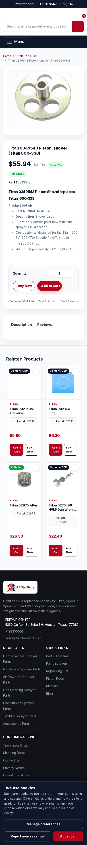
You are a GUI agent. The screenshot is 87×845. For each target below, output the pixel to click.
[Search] (78, 26)
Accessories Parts (16, 723)
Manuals (52, 686)
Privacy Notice (14, 768)
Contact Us (11, 760)
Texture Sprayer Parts (19, 716)
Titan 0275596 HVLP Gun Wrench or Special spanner (63, 508)
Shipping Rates (14, 753)
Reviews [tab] (44, 324)
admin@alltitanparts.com (23, 638)
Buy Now (25, 286)
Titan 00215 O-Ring (60, 411)
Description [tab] (21, 324)
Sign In (68, 4)
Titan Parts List (26, 56)
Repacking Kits (57, 671)
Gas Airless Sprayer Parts (22, 669)
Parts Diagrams (57, 656)
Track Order (48, 4)
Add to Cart (50, 286)
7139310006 (24, 4)
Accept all (68, 836)
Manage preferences (43, 824)
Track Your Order (16, 745)
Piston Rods (55, 678)
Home (7, 56)
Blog (49, 693)
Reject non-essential (28, 836)
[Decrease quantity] (51, 273)
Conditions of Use (16, 775)
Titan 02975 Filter (23, 505)
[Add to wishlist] (69, 286)
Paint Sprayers (57, 663)
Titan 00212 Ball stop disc (22, 411)
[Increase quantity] (70, 273)
